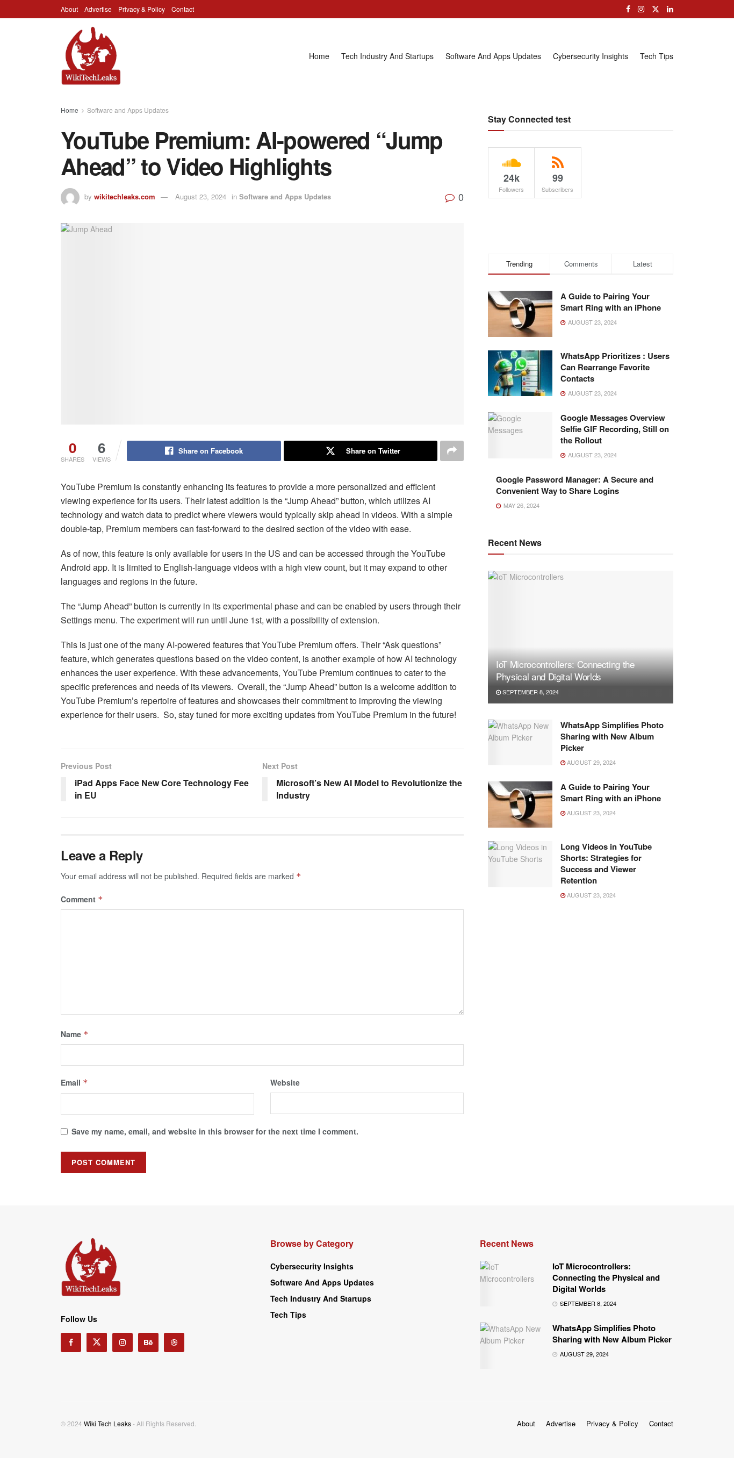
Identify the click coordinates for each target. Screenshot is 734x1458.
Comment (82, 899)
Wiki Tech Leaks (107, 1423)
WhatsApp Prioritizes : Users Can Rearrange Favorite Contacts (615, 367)
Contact (182, 8)
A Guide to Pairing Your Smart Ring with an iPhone (610, 301)
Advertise (98, 8)
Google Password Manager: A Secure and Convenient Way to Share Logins (574, 485)
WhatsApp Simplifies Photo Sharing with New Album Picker (612, 736)
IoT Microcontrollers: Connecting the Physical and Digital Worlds (565, 670)
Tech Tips (656, 56)
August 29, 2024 (590, 762)
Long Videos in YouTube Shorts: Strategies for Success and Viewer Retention (606, 863)
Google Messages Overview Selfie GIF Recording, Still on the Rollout (614, 429)
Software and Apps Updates (493, 56)
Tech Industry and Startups (387, 56)
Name (75, 1034)
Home (319, 56)
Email (74, 1082)
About (69, 8)
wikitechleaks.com (124, 196)
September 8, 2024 (530, 691)
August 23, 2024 (200, 196)
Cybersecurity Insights (590, 56)
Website (285, 1082)
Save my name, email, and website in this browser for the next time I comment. (214, 1131)
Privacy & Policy (141, 8)
